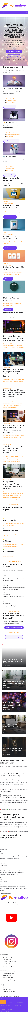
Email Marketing (7, 979)
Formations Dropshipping (9, 966)
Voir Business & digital (5, 833)
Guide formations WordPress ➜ (14, 627)
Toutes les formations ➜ (11, 140)
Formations (9, 1002)
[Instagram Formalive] (11, 952)
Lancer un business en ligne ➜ (14, 637)
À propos (5, 986)
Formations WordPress (11, 131)
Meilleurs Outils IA (7, 975)
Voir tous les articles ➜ (14, 504)
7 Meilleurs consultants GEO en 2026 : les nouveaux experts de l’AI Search (14, 661)
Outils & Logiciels (20, 1002)
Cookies (5, 993)
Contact (5, 987)
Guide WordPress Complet (9, 973)
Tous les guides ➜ (9, 106)
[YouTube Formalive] (11, 929)
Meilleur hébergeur (10, 165)
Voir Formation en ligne (5, 791)
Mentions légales (7, 989)
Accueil (2, 1002)
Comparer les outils (14, 56)
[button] (26, 12)
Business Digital (17, 1005)
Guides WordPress (5, 1005)
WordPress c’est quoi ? (11, 100)
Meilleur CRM (9, 166)
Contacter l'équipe (4, 954)
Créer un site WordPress (12, 97)
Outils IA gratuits (10, 170)
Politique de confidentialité (9, 991)
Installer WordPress (11, 98)
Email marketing (10, 168)
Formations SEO (10, 132)
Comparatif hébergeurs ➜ (14, 632)
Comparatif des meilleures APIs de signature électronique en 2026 (13, 683)
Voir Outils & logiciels (4, 811)
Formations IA (9, 136)
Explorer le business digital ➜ (14, 561)
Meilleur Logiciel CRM (8, 977)
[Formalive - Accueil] (14, 900)
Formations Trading (7, 965)
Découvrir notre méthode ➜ (14, 611)
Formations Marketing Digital (13, 134)
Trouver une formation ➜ (14, 51)
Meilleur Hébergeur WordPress (10, 972)
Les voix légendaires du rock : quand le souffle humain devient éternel (13, 750)
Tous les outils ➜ (9, 174)
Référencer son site (10, 102)
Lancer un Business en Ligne (9, 980)
